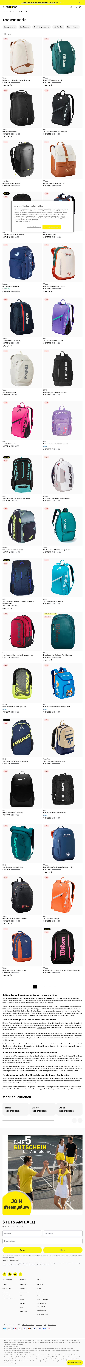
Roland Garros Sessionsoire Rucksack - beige (58, 867)
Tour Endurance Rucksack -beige (54, 761)
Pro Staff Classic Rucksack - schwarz (14, 919)
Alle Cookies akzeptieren (52, 227)
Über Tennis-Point (41, 1292)
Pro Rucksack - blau (49, 235)
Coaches (22, 1303)
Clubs (21, 1307)
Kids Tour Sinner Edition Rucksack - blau (56, 706)
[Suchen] (71, 7)
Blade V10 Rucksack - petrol (52, 80)
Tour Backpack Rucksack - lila (53, 341)
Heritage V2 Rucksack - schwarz (54, 183)
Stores (38, 1296)
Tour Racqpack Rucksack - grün (12, 867)
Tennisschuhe (41, 1027)
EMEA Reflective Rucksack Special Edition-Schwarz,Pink (61, 970)
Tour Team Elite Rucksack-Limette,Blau (15, 761)
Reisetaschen (24, 1071)
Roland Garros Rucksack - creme (54, 286)
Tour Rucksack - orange (51, 919)
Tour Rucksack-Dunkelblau (11, 341)
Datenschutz (18, 221)
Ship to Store (23, 1311)
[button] (3, 7)
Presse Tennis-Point (42, 1314)
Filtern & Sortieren (74, 1362)
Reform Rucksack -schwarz (11, 183)
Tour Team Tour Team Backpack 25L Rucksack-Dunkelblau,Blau (18, 602)
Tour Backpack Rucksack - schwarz (55, 132)
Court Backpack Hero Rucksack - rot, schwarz (17, 655)
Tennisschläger (28, 1025)
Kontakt (39, 1288)
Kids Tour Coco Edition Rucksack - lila (55, 444)
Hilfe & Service (23, 1284)
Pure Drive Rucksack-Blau (10, 286)
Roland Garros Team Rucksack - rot (14, 970)
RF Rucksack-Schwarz (9, 132)
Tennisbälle (40, 1025)
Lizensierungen (6, 1288)
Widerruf (4, 1284)
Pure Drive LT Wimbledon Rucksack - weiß (56, 498)
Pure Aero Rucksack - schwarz (12, 550)
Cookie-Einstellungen (8, 1298)
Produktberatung (41, 1310)
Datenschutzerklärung (28, 1325)
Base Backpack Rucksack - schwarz (55, 392)
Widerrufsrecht (52, 1325)
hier (61, 218)
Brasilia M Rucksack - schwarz (12, 812)
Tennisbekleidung (55, 1025)
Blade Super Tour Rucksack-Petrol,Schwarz (57, 655)
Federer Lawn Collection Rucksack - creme (16, 80)
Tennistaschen (14, 12)
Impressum (39, 1325)
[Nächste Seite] (55, 986)
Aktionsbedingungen (11, 1363)
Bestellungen (23, 1288)
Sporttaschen (11, 1071)
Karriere (22, 1299)
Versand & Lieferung (42, 1299)
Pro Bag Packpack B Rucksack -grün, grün (57, 550)
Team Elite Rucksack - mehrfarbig (13, 235)
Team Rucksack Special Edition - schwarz (16, 498)
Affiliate (22, 1296)
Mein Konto (40, 1284)
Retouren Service (24, 1292)
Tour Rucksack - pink (9, 444)
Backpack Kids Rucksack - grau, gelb (14, 706)
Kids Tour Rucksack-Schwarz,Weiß (54, 812)
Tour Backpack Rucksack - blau (53, 601)
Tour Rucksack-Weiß (9, 392)
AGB (45, 1325)
